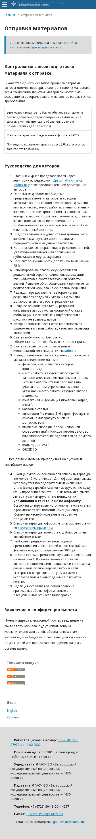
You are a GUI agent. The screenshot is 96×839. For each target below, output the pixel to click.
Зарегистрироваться (45, 47)
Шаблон (68, 351)
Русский (13, 717)
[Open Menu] (4, 4)
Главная (10, 15)
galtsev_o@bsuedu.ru (68, 821)
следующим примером (35, 528)
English (12, 710)
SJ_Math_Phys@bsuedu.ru (44, 814)
